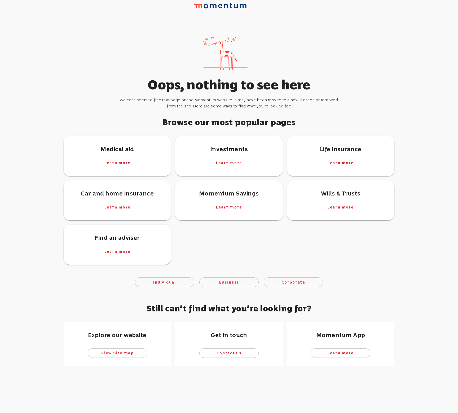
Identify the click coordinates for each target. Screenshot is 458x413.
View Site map (117, 353)
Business (229, 282)
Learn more (117, 162)
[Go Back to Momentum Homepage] (222, 15)
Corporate (293, 282)
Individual (164, 282)
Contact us (229, 353)
